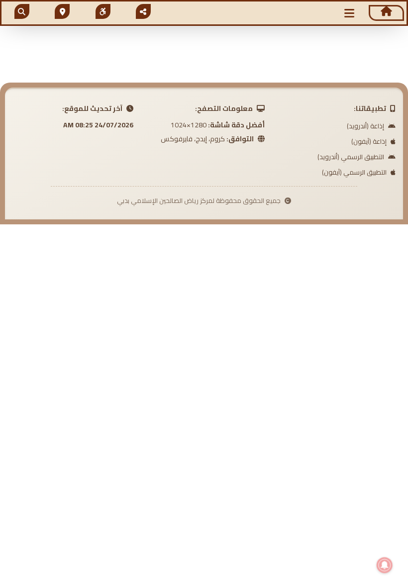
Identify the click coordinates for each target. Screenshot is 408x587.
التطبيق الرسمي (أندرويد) (351, 157)
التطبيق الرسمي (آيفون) (355, 172)
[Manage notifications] (385, 565)
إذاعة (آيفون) (369, 141)
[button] (349, 13)
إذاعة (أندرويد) (366, 126)
